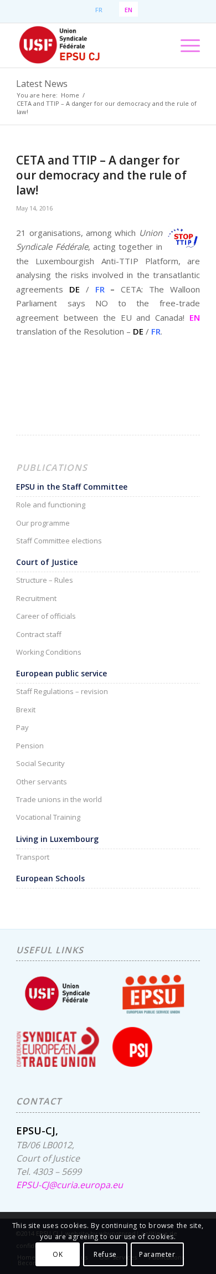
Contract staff (38, 634)
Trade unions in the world (59, 799)
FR (100, 289)
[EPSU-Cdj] (181, 237)
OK (58, 1254)
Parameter (157, 1254)
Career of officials (46, 616)
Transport (32, 857)
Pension (30, 746)
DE (74, 289)
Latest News (42, 84)
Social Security (40, 763)
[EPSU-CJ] (89, 45)
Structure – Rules (44, 580)
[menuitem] (184, 45)
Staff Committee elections (59, 541)
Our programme (43, 523)
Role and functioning (50, 505)
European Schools (50, 878)
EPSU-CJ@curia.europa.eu (69, 1178)
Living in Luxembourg (57, 839)
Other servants (41, 782)
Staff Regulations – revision (62, 691)
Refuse (105, 1254)
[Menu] (184, 45)
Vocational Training (48, 817)
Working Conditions (48, 652)
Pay (22, 727)
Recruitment (36, 598)
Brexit (25, 710)
